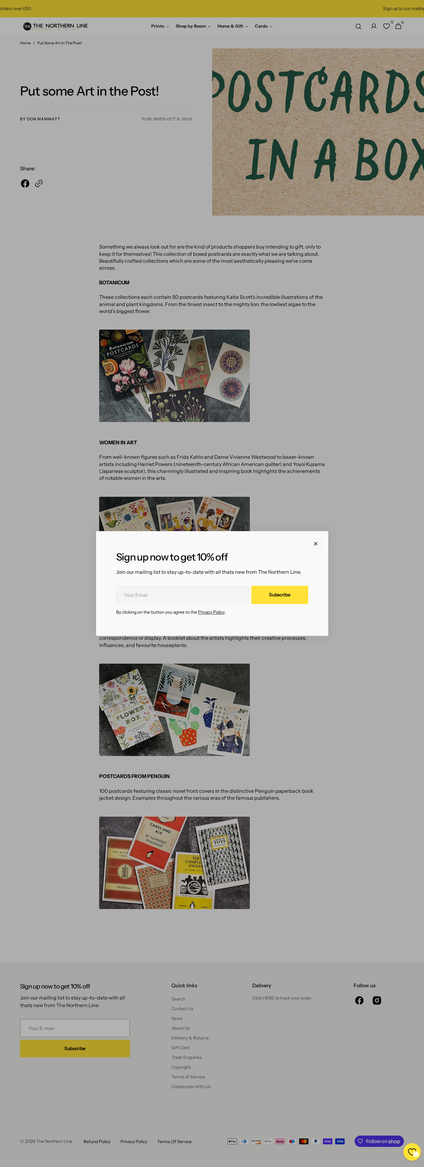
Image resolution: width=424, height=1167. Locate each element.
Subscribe (279, 595)
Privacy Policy (211, 612)
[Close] (316, 544)
